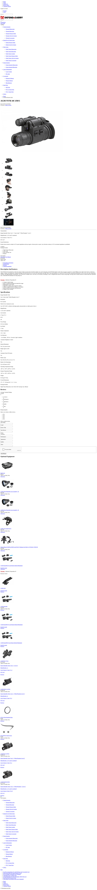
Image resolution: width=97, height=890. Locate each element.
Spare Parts (5, 85)
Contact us (5, 883)
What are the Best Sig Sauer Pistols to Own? (12, 873)
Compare (2, 246)
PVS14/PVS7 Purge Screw (6, 735)
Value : (4, 406)
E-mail (2, 425)
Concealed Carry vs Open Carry (10, 875)
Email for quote (4, 568)
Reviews (2, 591)
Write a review (8, 105)
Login (4, 12)
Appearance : (6, 401)
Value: (2, 444)
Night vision (5, 47)
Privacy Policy (6, 5)
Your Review (3, 430)
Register (5, 10)
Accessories (5, 76)
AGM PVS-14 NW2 (5, 753)
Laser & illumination (7, 69)
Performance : (6, 399)
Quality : (5, 404)
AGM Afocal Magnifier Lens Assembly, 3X (10, 510)
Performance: (3, 436)
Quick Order (3, 259)
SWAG (4, 94)
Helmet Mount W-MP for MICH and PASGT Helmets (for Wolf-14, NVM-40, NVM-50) (19, 547)
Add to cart (3, 260)
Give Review (3, 453)
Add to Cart (3, 475)
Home (4, 1)
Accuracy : (5, 396)
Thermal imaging (6, 26)
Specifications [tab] (6, 264)
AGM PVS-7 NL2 (4, 661)
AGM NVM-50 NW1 (5, 782)
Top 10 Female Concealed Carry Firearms (12, 874)
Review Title (3, 427)
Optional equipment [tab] (7, 266)
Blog (2, 869)
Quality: (2, 441)
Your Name (3, 422)
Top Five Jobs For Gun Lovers (9, 877)
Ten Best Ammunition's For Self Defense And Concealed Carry (16, 872)
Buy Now (8, 475)
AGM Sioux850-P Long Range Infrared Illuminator (11, 642)
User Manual (8, 257)
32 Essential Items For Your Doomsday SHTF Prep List (14, 876)
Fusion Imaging (6, 62)
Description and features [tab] (8, 262)
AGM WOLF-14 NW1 (5, 689)
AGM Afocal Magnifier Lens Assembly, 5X (10, 491)
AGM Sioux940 (4, 606)
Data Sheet (3, 257)
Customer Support (7, 6)
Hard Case (3, 473)
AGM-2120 (3, 588)
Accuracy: (3, 434)
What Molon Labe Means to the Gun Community (13, 879)
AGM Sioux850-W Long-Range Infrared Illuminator (12, 565)
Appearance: (3, 439)
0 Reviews (3, 476)
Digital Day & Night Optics (9, 40)
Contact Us (5, 4)
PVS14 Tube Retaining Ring (7, 717)
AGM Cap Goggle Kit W (6, 528)
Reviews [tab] (5, 265)
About (4, 2)
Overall (2, 393)
